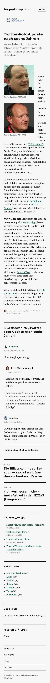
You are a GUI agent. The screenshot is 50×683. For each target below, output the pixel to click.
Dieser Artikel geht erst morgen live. (25, 525)
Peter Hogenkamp (16, 311)
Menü (42, 9)
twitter (17, 313)
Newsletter (9, 655)
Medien (41, 311)
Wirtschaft (11, 594)
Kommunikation (15, 573)
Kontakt (8, 667)
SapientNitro (23, 272)
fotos (8, 313)
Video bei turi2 (35, 144)
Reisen (9, 584)
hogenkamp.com (17, 9)
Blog (6, 661)
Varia (9, 591)
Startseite (9, 648)
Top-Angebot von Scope (18, 539)
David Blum (36, 201)
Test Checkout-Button (17, 532)
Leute (9, 577)
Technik (10, 587)
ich (12, 313)
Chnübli (13, 346)
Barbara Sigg (29, 222)
